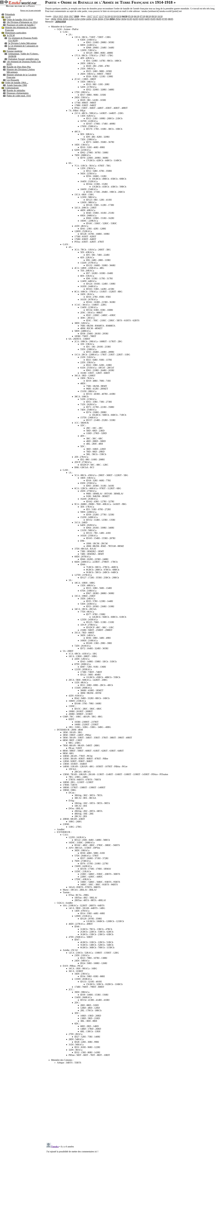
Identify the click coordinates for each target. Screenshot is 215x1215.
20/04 (65, 19)
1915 (60, 16)
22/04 (77, 19)
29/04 (118, 19)
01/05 (129, 19)
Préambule (10, 14)
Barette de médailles (16, 90)
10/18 (159, 16)
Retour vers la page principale (30, 10)
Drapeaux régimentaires (18, 93)
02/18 (113, 16)
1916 (66, 16)
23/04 (82, 19)
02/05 (135, 19)
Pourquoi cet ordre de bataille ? (21, 25)
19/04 (59, 19)
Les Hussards (13, 80)
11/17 (95, 16)
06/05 (158, 19)
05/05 (153, 19)
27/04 (106, 19)
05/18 (130, 16)
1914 (55, 16)
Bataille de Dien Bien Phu (19, 67)
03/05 (141, 19)
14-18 (8, 17)
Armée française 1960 (17, 85)
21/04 (71, 19)
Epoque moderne (14, 51)
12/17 (101, 16)
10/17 (89, 16)
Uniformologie (12, 88)
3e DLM (11, 35)
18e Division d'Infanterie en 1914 (22, 22)
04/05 (147, 19)
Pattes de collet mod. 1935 (19, 95)
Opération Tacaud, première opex (23, 59)
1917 (71, 16)
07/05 (164, 19)
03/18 (119, 16)
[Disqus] (130, 1102)
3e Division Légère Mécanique (22, 43)
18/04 (53, 19)
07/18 (142, 16)
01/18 (107, 16)
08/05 (170, 19)
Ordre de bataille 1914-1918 (20, 19)
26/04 (100, 19)
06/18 (136, 16)
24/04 (88, 19)
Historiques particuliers (15, 32)
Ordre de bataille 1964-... (16, 82)
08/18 (148, 16)
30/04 (123, 19)
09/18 (154, 16)
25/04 (94, 19)
